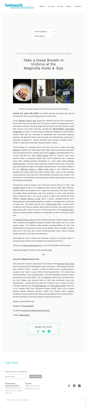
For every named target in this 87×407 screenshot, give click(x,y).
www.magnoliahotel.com (32, 245)
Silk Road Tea (67, 210)
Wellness (68, 53)
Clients (51, 6)
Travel (61, 53)
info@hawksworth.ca (32, 388)
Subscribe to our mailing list (16, 372)
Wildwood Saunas (27, 169)
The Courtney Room (58, 286)
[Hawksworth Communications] (19, 6)
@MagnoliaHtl (24, 315)
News (68, 6)
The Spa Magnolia (39, 286)
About (42, 6)
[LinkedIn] (79, 386)
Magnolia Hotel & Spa (50, 53)
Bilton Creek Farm (45, 169)
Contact (78, 6)
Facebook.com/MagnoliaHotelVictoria (35, 310)
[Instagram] (74, 386)
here (50, 250)
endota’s (52, 153)
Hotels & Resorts (34, 53)
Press (60, 6)
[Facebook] (69, 386)
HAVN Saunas (42, 155)
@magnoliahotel (27, 306)
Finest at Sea (51, 204)
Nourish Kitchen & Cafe (30, 199)
